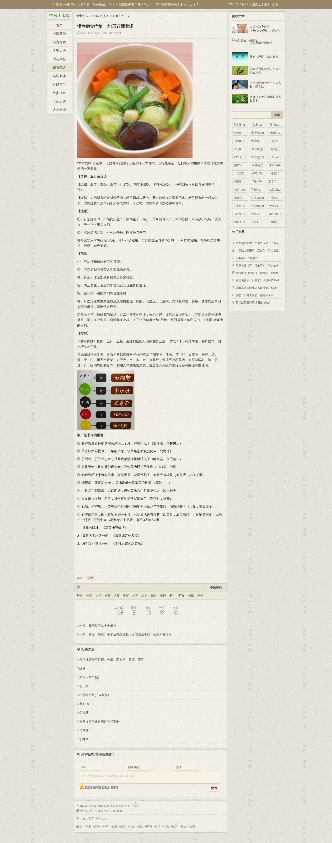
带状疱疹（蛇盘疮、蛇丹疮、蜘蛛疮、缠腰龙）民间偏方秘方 (272, 272)
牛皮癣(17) (240, 205)
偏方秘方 (59, 67)
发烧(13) (240, 213)
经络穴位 (59, 84)
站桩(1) (257, 124)
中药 (126, 595)
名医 (163, 595)
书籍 (191, 595)
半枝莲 (84, 730)
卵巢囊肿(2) (258, 140)
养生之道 (59, 101)
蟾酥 (82, 668)
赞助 (140, 826)
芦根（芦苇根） (90, 677)
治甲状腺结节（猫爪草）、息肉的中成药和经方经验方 (268, 265)
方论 (98, 595)
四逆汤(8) (257, 165)
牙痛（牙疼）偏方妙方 (264, 56)
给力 (114, 787)
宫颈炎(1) (257, 149)
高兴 (88, 787)
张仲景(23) (257, 132)
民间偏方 (115, 16)
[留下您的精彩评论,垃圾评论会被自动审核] (150, 778)
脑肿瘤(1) (275, 213)
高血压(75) (240, 124)
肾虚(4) (275, 173)
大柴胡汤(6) (258, 213)
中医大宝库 (87, 818)
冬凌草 (84, 712)
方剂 (117, 595)
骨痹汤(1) (275, 205)
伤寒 (89, 595)
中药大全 (59, 59)
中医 (200, 595)
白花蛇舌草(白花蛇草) (94, 695)
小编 (82, 33)
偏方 (154, 595)
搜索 (133, 607)
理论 (80, 595)
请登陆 (100, 754)
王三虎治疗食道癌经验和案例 (99, 721)
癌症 (90, 578)
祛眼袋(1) (275, 189)
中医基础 (59, 34)
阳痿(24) (275, 124)
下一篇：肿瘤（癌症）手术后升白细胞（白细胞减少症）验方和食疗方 (124, 634)
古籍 (192, 826)
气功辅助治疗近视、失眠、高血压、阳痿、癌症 (111, 659)
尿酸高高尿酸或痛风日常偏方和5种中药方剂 (262, 287)
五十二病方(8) (275, 181)
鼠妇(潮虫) (86, 703)
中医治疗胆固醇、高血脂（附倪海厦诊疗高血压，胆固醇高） (272, 250)
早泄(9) (240, 173)
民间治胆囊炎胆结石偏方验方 (253, 302)
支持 (97, 787)
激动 (105, 787)
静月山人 (102, 818)
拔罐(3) (275, 221)
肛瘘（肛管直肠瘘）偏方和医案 (265, 98)
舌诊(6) (275, 197)
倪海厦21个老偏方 (261, 42)
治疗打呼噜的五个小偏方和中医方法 (265, 84)
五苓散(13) (257, 205)
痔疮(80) (257, 173)
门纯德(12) (257, 197)
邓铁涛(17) (240, 157)
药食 (181, 595)
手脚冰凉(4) (258, 189)
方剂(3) (275, 149)
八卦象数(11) (240, 149)
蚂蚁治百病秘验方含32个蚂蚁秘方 (265, 70)
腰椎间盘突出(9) (240, 165)
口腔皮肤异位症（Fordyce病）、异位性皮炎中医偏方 (265, 29)
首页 (59, 25)
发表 (214, 788)
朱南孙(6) (275, 165)
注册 (267, 4)
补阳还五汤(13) (240, 181)
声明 (149, 826)
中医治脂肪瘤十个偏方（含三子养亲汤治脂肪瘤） (265, 243)
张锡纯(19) (274, 132)
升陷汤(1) (275, 157)
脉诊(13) (240, 140)
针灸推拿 (59, 93)
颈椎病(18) (240, 221)
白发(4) (275, 140)
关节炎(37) (257, 157)
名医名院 (59, 76)
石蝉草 (84, 739)
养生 (172, 595)
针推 (145, 595)
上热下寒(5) (258, 221)
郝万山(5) (240, 189)
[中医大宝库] (59, 15)
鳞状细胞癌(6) (240, 132)
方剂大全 (59, 51)
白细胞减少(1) (240, 197)
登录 (275, 4)
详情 (196, 4)
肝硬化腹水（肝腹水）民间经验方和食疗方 (261, 280)
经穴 (135, 595)
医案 (108, 595)
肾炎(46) (257, 181)
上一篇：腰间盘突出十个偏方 (96, 625)
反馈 (157, 826)
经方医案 (59, 42)
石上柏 (84, 686)
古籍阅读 (59, 110)
